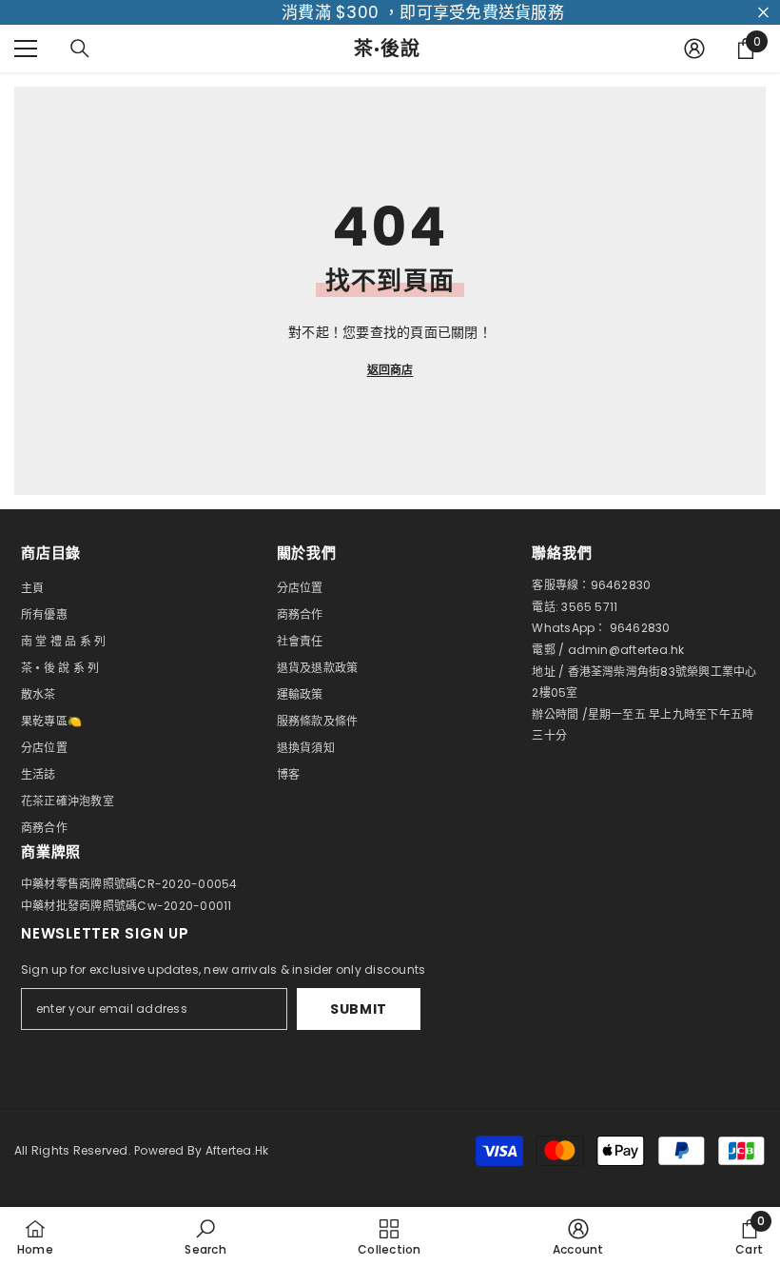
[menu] (25, 48)
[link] (205, 1236)
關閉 (763, 13)
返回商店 (390, 370)
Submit (358, 1009)
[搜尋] (79, 48)
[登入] (694, 48)
